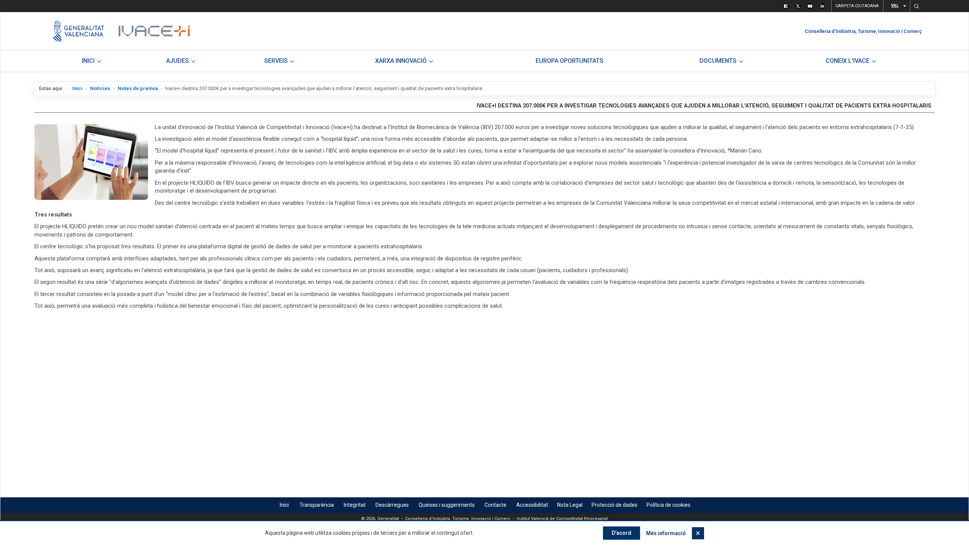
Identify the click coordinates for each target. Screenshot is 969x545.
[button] (916, 6)
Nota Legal (570, 505)
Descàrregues (392, 505)
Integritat (355, 505)
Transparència (316, 505)
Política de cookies (668, 505)
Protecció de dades (614, 505)
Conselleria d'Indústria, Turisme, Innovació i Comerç (863, 31)
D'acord (621, 533)
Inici (77, 88)
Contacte (495, 505)
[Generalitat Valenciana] (78, 31)
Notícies (100, 88)
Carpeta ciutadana (857, 5)
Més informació (666, 533)
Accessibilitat (532, 505)
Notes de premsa (138, 88)
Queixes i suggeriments (447, 505)
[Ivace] (153, 31)
